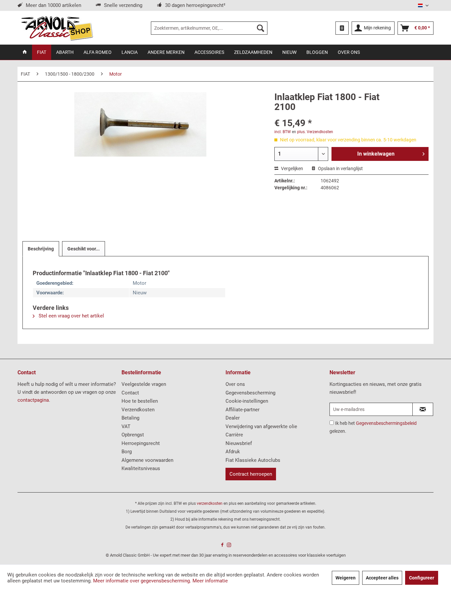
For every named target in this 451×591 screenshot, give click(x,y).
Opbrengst (132, 435)
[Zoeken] (260, 28)
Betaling (130, 418)
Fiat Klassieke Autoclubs (253, 460)
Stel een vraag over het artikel (70, 316)
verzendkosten (210, 503)
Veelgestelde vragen (143, 384)
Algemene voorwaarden (147, 460)
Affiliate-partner (243, 410)
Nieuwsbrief (239, 443)
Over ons (235, 384)
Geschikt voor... (83, 248)
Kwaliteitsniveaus (140, 468)
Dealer (233, 418)
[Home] (24, 52)
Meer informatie (210, 581)
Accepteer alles (382, 577)
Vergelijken (291, 168)
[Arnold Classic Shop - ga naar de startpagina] (57, 28)
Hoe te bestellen (139, 401)
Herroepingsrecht (140, 443)
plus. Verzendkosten (315, 131)
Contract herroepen (250, 474)
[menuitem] (209, 28)
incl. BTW (282, 131)
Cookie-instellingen (247, 401)
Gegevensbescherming (250, 393)
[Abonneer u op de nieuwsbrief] (422, 409)
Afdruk (233, 452)
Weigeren (345, 577)
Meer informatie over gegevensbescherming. (142, 581)
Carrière (234, 435)
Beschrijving (41, 248)
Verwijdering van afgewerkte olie (261, 426)
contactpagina (33, 400)
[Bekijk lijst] (342, 28)
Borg (126, 452)
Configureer (421, 577)
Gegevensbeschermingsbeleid (386, 423)
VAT (125, 426)
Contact (130, 393)
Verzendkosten (138, 410)
